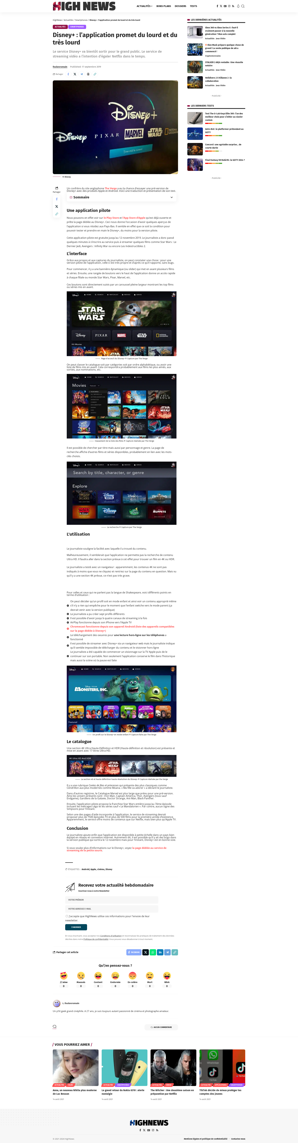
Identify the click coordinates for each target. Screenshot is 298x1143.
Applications (220, 1085)
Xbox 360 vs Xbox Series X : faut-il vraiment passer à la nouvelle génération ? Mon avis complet (221, 30)
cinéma (100, 869)
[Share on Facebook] (68, 74)
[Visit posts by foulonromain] (57, 1003)
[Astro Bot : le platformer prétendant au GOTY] (195, 133)
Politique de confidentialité (96, 939)
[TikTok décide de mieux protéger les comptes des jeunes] (222, 1067)
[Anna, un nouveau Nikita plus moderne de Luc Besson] (76, 1067)
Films (70, 1085)
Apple (93, 869)
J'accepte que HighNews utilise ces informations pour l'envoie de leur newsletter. (107, 918)
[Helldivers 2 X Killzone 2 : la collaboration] (195, 82)
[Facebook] (217, 6)
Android (85, 869)
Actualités (68, 20)
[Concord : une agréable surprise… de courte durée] (195, 149)
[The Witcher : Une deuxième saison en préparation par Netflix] (173, 1067)
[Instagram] (229, 6)
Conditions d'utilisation (111, 935)
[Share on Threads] (88, 74)
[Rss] (233, 6)
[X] (221, 6)
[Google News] (225, 6)
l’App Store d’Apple (133, 217)
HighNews (57, 20)
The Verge (111, 188)
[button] (242, 6)
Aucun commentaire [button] (163, 1027)
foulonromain (60, 66)
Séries (169, 1085)
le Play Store (111, 217)
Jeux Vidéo (221, 38)
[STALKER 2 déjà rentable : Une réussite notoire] (195, 67)
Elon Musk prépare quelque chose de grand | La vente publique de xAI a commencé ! (224, 48)
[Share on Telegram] (81, 74)
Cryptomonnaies (213, 56)
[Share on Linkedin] (160, 952)
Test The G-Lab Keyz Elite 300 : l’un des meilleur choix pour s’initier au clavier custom (224, 116)
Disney (109, 869)
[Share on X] (75, 74)
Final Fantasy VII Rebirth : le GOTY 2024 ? (225, 160)
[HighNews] (84, 6)
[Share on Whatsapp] (153, 952)
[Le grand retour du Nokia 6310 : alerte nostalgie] (124, 1067)
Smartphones (81, 20)
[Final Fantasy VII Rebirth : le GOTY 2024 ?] (195, 164)
